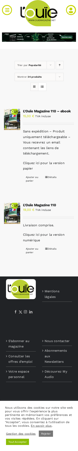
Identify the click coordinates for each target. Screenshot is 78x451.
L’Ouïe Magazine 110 (39, 205)
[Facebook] (15, 311)
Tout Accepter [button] (17, 441)
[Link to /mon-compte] (71, 10)
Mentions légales (52, 294)
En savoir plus (41, 426)
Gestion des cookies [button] (21, 434)
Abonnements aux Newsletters (56, 356)
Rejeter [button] (46, 433)
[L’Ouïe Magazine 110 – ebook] (12, 119)
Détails (52, 177)
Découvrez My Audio (56, 374)
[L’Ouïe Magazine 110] (12, 213)
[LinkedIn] (30, 311)
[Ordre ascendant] (60, 65)
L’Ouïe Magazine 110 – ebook (47, 111)
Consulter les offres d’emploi (20, 359)
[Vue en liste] (42, 87)
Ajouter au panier (32, 179)
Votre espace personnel (18, 374)
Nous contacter (57, 341)
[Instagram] (25, 311)
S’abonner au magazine (18, 343)
